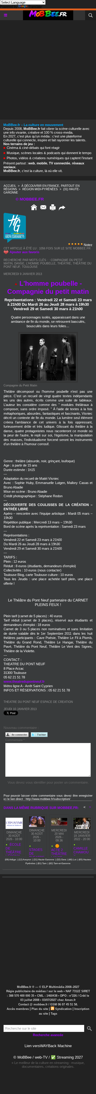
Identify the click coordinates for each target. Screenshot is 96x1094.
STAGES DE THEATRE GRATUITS (36, 851)
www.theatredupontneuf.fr (24, 681)
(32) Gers (61, 859)
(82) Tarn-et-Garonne (60, 863)
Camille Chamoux (81, 850)
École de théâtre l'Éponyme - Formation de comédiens (13, 848)
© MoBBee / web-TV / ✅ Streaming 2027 (48, 1057)
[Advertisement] (48, 68)
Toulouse (30, 266)
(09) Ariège (10, 859)
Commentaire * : (15, 740)
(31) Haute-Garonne (43, 859)
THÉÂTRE (64, 263)
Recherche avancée (48, 1035)
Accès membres (18, 1009)
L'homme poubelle (41, 263)
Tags (54, 1013)
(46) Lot (72, 859)
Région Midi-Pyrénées (40, 189)
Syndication (63, 1009)
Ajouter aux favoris (24, 252)
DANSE (19, 263)
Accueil (10, 185)
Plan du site (39, 1009)
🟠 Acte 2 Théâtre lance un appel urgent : (59, 849)
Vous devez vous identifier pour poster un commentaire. (48, 782)
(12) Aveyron (24, 859)
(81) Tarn (42, 863)
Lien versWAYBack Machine (48, 1046)
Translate (35, 7)
